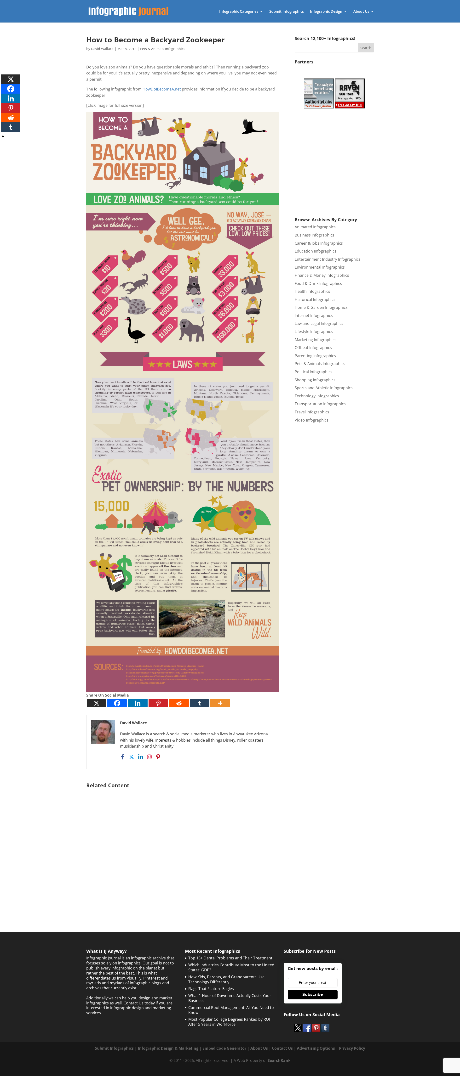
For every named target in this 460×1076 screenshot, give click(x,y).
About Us (361, 12)
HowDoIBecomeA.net (162, 89)
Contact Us (282, 1048)
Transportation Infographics (320, 403)
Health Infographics (312, 291)
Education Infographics (315, 251)
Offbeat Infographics (313, 347)
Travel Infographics (312, 412)
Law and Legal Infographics (319, 323)
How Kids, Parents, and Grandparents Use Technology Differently (226, 979)
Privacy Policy (352, 1048)
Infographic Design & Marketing (168, 1048)
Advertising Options (316, 1048)
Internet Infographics (314, 315)
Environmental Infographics (320, 267)
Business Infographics (314, 235)
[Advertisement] (182, 848)
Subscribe (312, 994)
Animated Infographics (315, 227)
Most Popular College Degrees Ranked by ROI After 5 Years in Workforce (229, 1022)
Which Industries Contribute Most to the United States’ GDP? (231, 967)
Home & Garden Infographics (321, 307)
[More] (220, 703)
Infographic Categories (238, 12)
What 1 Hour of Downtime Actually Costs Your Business (229, 998)
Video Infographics (311, 420)
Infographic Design (326, 12)
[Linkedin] (138, 703)
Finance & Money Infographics (322, 275)
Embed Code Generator (224, 1048)
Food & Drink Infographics (318, 283)
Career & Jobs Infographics (319, 243)
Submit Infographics (286, 12)
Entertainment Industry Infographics (328, 259)
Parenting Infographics (315, 355)
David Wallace (102, 48)
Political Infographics (313, 371)
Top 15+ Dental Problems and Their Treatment (230, 958)
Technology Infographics (317, 396)
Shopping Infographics (315, 380)
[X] (96, 703)
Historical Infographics (315, 299)
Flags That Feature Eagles (211, 988)
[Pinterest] (158, 703)
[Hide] (3, 136)
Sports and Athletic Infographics (324, 387)
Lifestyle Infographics (314, 331)
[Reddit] (179, 703)
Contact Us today (139, 1003)
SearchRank (279, 1060)
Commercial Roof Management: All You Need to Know (231, 1010)
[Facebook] (117, 703)
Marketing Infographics (315, 339)
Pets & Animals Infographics (162, 48)
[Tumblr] (199, 703)
